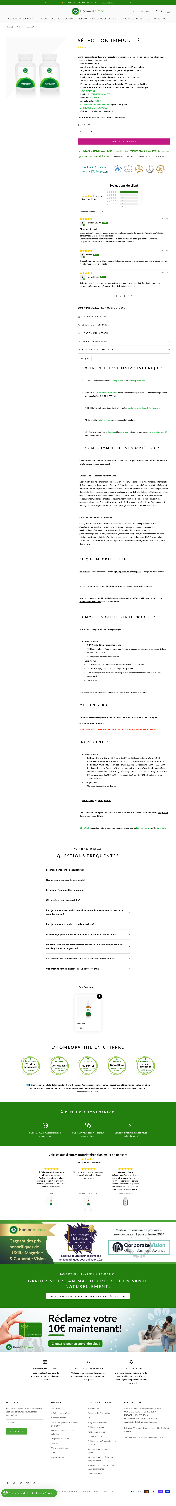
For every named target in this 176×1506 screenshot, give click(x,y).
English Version (57, 1457)
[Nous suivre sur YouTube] (27, 1482)
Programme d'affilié (60, 1438)
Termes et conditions (97, 1436)
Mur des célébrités (59, 1448)
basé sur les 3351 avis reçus (88, 1162)
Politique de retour (96, 1427)
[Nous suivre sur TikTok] (34, 1482)
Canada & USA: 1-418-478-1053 (151, 156)
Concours (55, 1443)
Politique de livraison (97, 1432)
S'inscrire (17, 1431)
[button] (111, 192)
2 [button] (120, 296)
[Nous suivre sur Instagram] (14, 1482)
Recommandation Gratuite (57, 19)
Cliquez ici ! (108, 2)
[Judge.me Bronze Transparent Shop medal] (139, 169)
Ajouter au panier (123, 141)
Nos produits (57, 1408)
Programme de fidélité (97, 1422)
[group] (88, 1330)
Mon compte (93, 1408)
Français (144, 11)
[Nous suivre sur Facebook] (7, 1482)
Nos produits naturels (22, 19)
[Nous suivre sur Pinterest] (21, 1482)
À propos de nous (132, 19)
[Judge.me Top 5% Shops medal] (150, 169)
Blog (53, 1452)
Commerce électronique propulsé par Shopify (90, 1491)
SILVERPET (82, 1023)
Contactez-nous (158, 19)
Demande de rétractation (99, 1413)
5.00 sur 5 (99, 196)
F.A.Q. (90, 1417)
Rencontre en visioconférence (97, 19)
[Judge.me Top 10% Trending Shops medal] (160, 169)
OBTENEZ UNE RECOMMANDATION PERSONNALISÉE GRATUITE (88, 1296)
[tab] (85, 358)
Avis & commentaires (60, 1413)
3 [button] (124, 296)
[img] (86, 219)
